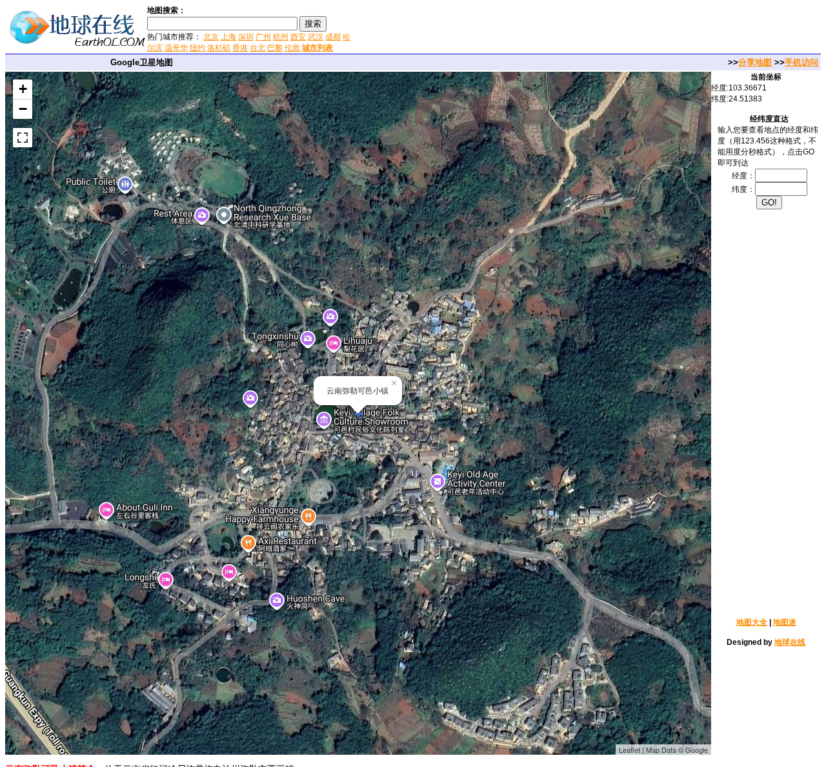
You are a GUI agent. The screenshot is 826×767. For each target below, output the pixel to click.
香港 (240, 47)
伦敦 (292, 47)
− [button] (23, 109)
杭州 (280, 36)
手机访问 (801, 62)
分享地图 (755, 62)
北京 (211, 36)
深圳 (246, 36)
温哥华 (176, 47)
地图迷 (784, 622)
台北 (257, 47)
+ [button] (23, 89)
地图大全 (751, 622)
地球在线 (789, 642)
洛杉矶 (218, 47)
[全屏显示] (22, 137)
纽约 (197, 47)
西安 (298, 36)
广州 (263, 36)
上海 (228, 36)
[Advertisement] (509, 28)
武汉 (315, 36)
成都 (333, 36)
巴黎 (275, 47)
